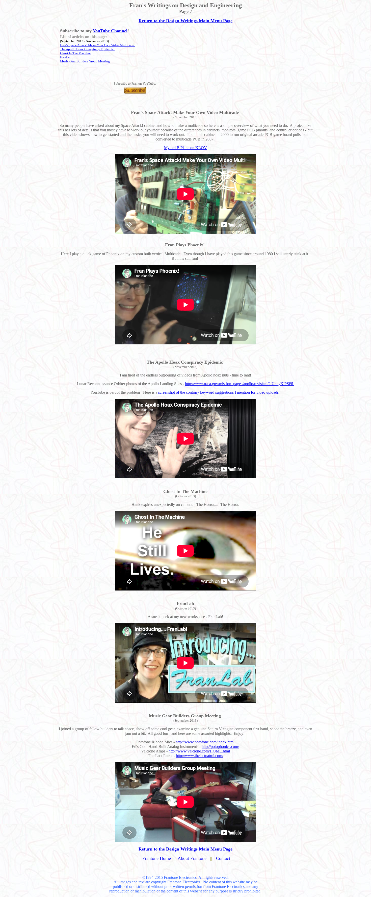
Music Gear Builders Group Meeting (85, 61)
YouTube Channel (110, 30)
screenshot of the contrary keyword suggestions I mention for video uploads (218, 392)
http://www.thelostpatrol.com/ (199, 755)
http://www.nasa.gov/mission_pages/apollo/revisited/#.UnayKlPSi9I (239, 384)
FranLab (65, 57)
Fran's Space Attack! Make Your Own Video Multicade (97, 45)
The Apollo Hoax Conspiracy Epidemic (87, 49)
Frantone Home (156, 858)
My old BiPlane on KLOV (185, 148)
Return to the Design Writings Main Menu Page (185, 20)
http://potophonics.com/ (220, 746)
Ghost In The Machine (75, 53)
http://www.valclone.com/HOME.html (199, 751)
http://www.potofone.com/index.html (205, 742)
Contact (223, 858)
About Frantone (192, 858)
